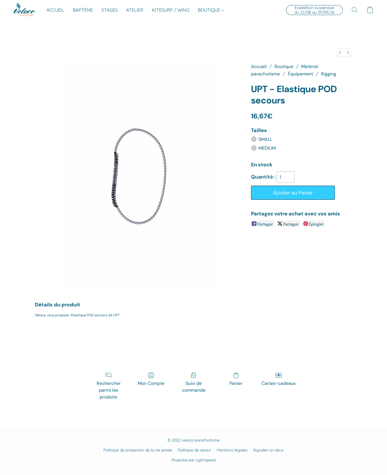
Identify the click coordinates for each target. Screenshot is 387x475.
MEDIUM (267, 148)
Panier (236, 383)
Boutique (284, 66)
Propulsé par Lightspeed (194, 460)
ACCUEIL (55, 10)
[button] (24, 10)
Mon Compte (151, 383)
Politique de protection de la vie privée (137, 450)
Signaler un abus (268, 450)
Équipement (300, 74)
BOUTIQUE (209, 10)
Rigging (328, 74)
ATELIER (134, 10)
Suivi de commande (193, 386)
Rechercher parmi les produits (109, 390)
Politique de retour (194, 450)
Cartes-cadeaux (278, 383)
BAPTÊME (83, 10)
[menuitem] (340, 52)
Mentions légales (232, 450)
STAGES (109, 10)
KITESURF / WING (170, 10)
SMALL (265, 139)
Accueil (259, 66)
